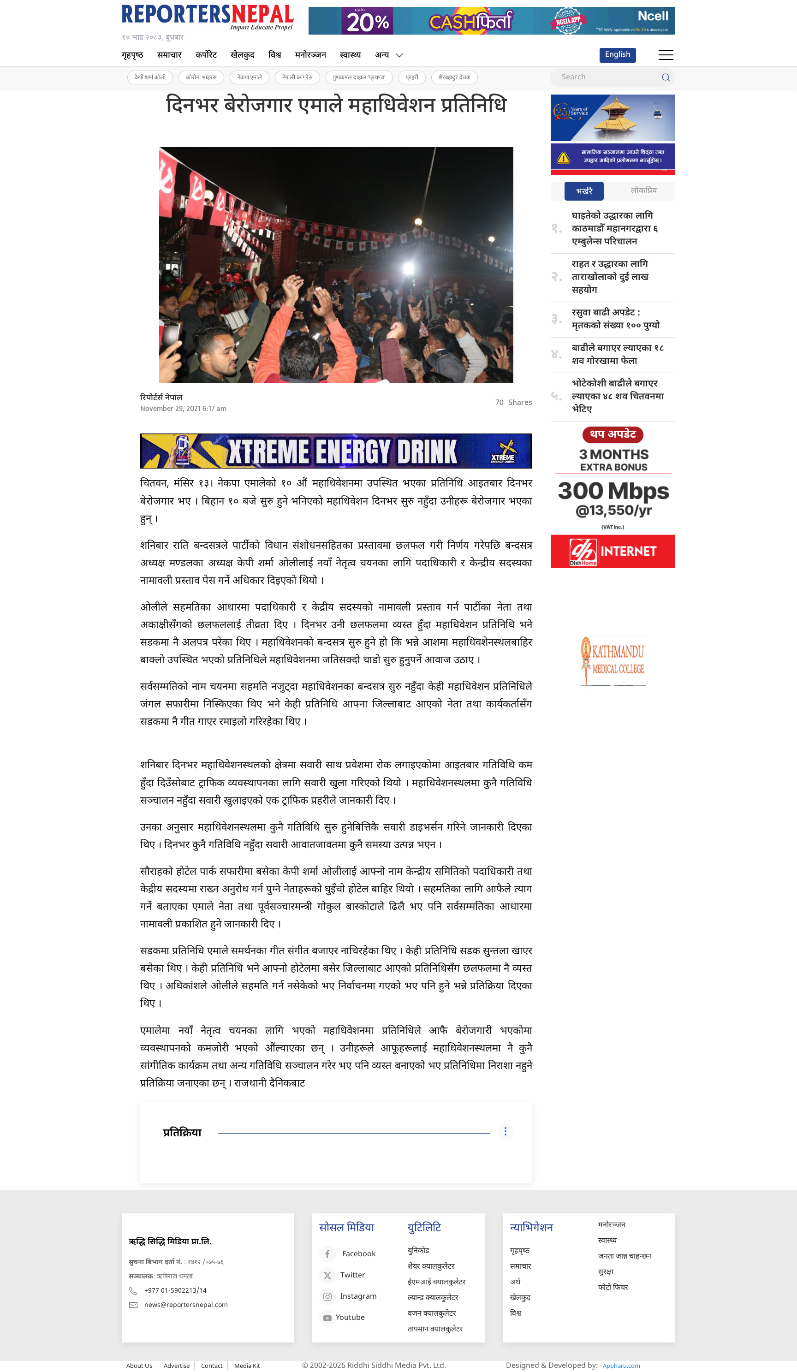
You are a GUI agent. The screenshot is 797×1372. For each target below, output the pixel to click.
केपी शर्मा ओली (150, 77)
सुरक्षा (605, 1272)
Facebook (359, 1254)
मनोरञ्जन (310, 55)
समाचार (169, 55)
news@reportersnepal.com (186, 1305)
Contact (212, 1365)
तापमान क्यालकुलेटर (435, 1330)
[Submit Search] (666, 77)
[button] (666, 55)
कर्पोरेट (206, 55)
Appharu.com (621, 1365)
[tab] (584, 192)
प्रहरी (412, 77)
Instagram (358, 1297)
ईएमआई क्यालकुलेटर (437, 1283)
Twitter (352, 1276)
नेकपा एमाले (249, 77)
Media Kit (247, 1365)
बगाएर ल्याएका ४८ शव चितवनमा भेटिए (618, 397)
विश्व (274, 55)
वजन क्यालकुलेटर (432, 1314)
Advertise (177, 1365)
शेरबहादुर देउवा (454, 77)
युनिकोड (418, 1251)
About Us (139, 1365)
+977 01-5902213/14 (175, 1291)
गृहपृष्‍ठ (132, 55)
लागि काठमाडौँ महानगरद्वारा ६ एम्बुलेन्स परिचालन (615, 229)
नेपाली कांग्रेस (297, 77)
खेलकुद (243, 55)
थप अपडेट (613, 435)
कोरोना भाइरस (201, 77)
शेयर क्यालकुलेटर (431, 1267)
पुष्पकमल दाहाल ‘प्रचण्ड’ (359, 77)
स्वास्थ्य (350, 55)
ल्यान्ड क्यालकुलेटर (433, 1298)
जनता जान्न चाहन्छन (624, 1257)
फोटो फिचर (613, 1288)
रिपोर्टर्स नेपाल (161, 398)
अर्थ (515, 1283)
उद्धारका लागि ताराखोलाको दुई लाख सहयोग (610, 278)
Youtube (350, 1318)
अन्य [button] (382, 55)
